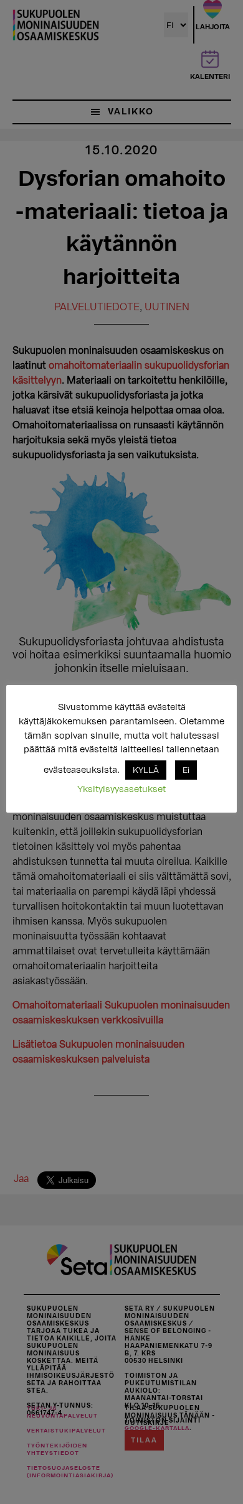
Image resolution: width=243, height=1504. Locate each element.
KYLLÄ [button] (146, 770)
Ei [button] (186, 770)
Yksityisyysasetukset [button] (121, 789)
